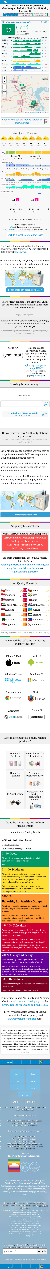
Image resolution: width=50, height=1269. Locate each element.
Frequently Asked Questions (24, 1131)
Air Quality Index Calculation (24, 1139)
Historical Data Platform (24, 1148)
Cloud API (37, 710)
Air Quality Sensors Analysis (24, 1125)
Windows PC (36, 674)
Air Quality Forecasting (25, 1141)
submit (42, 1251)
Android (36, 656)
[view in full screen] (45, 22)
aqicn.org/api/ (38, 375)
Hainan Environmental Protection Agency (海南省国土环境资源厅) (25, 1206)
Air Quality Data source (24, 1136)
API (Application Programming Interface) (24, 1146)
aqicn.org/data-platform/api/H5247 (36, 367)
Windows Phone (13, 674)
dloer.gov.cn (20, 251)
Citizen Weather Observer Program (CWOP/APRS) (24, 1203)
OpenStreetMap (35, 112)
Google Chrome (13, 692)
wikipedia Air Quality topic (27, 1001)
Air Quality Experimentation (24, 1123)
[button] (33, 105)
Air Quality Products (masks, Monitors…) (24, 1144)
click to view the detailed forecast (25, 234)
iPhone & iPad (13, 656)
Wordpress (13, 710)
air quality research (24, 1115)
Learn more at (25, 289)
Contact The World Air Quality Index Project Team (24, 1107)
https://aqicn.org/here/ (25, 315)
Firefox (36, 692)
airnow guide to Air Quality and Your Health (25, 1004)
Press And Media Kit (24, 1109)
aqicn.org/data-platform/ (25, 571)
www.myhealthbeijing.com (22, 1018)
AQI (25, 22)
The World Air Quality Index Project (23, 1156)
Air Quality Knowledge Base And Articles (24, 1120)
